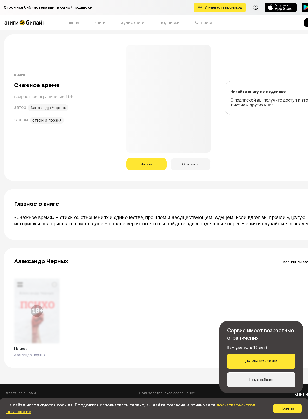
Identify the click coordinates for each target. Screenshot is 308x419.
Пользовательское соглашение (167, 393)
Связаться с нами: (20, 393)
